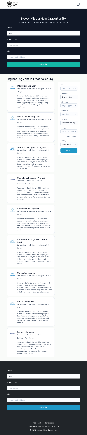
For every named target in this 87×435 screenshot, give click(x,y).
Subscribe (43, 64)
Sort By (63, 141)
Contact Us (49, 423)
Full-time (32, 89)
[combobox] (43, 33)
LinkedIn (31, 426)
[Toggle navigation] (78, 4)
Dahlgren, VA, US (43, 89)
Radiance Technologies (25, 181)
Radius (63, 128)
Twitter (47, 426)
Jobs (40, 423)
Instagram (39, 426)
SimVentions (21, 89)
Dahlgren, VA (22, 184)
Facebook (55, 426)
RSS (34, 423)
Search (69, 150)
